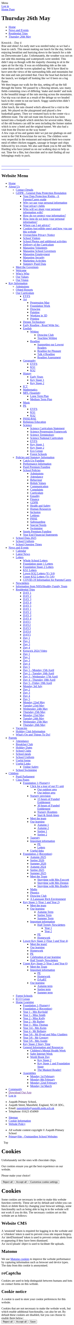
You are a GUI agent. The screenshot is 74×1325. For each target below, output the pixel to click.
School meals (23, 753)
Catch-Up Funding (33, 460)
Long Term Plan (39, 396)
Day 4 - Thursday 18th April (39, 679)
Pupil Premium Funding (36, 467)
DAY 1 (27, 592)
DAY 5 (27, 605)
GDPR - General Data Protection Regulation (41, 193)
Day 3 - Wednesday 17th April (40, 676)
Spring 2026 (37, 860)
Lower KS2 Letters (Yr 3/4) (39, 573)
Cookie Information (20, 1120)
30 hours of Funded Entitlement (48, 807)
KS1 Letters (30, 570)
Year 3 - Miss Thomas (35, 1024)
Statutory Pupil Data (34, 263)
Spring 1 (42, 831)
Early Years (36, 376)
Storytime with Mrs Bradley (53, 886)
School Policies (31, 470)
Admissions (22, 286)
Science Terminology (42, 434)
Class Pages (22, 779)
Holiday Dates (24, 747)
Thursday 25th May (34, 712)
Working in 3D (38, 315)
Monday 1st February (42, 1076)
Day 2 (26, 641)
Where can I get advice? (36, 225)
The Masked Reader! (49, 1069)
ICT (25, 386)
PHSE (33, 518)
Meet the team (38, 818)
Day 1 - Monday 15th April (38, 670)
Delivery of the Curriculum (38, 244)
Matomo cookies (19, 1259)
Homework (43, 937)
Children (13, 773)
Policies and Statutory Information (35, 457)
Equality (35, 496)
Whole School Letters (35, 560)
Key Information (18, 283)
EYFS (26, 296)
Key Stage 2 (37, 383)
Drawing (35, 309)
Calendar (21, 550)
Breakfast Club (24, 744)
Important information (42, 840)
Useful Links (23, 763)
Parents (13, 737)
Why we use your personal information (45, 202)
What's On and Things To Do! (33, 734)
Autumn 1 (43, 824)
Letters (20, 557)
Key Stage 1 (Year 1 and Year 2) (41, 902)
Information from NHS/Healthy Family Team (41, 586)
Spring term (44, 989)
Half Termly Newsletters (51, 924)
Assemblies (29, 1073)
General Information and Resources (43, 1047)
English (27, 328)
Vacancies (21, 728)
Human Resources (40, 508)
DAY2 (27, 625)
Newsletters (22, 583)
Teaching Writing (47, 338)
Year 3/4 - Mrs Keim (34, 1027)
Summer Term (45, 918)
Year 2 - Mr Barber (34, 1021)
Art (25, 299)
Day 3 (26, 644)
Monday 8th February (42, 1079)
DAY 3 (27, 599)
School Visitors (31, 238)
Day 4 (26, 647)
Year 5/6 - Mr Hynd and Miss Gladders (45, 1034)
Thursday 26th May (20, 36)
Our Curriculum (25, 292)
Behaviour (36, 479)
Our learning (37, 821)
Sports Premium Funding (37, 531)
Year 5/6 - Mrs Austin (35, 1040)
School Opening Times (29, 544)
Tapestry (35, 837)
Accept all (21, 1182)
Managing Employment (36, 254)
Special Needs (38, 525)
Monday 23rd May (33, 715)
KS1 (32, 367)
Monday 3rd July (32, 686)
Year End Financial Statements (40, 534)
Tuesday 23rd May (33, 705)
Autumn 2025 (38, 857)
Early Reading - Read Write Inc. (41, 325)
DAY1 (27, 621)
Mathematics (30, 389)
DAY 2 (27, 595)
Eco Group (36, 450)
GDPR (34, 502)
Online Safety (31, 766)
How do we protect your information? (44, 215)
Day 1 (26, 637)
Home (12, 26)
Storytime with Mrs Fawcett (53, 879)
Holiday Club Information (30, 731)
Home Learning (25, 1002)
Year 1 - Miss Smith (34, 1015)
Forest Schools (38, 454)
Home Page (8, 9)
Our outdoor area (47, 789)
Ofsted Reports (24, 289)
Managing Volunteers (35, 247)
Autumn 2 (43, 828)
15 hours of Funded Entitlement (48, 801)
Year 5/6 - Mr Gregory (35, 1037)
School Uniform (25, 541)
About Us (14, 186)
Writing (34, 331)
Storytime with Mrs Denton (52, 882)
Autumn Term (45, 911)
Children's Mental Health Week (48, 1050)
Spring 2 (42, 834)
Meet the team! (38, 944)
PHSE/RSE (29, 418)
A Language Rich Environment (48, 899)
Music (26, 402)
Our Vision (22, 280)
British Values (38, 483)
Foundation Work (40, 305)
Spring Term (44, 915)
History (27, 373)
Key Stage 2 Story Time (36, 1044)
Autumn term (44, 986)
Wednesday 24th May (35, 708)
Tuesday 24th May (33, 718)
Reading (35, 341)
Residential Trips (18, 33)
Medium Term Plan (41, 399)
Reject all (8, 1182)
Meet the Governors (27, 267)
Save (33, 1321)
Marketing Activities (34, 260)
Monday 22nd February (43, 1082)
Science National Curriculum (46, 438)
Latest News (23, 554)
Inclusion (35, 512)
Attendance (36, 476)
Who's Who (22, 273)
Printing (34, 318)
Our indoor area (46, 792)
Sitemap (13, 1117)
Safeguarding (37, 521)
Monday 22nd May (34, 702)
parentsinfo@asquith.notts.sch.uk (35, 1108)
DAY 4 (27, 602)
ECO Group (23, 998)
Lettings (34, 515)
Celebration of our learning (45, 957)
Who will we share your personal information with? (42, 211)
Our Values (22, 276)
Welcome (21, 270)
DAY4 (27, 631)
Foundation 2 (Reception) (37, 853)
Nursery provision (40, 795)
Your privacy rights (34, 205)
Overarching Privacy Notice (39, 234)
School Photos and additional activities (45, 241)
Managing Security (34, 257)
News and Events (19, 30)
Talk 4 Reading (46, 354)
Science (27, 425)
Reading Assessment (49, 357)
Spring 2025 (37, 870)
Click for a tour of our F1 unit (47, 786)
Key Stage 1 (37, 379)
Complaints (36, 489)
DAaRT (42, 979)
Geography (29, 360)
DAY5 (27, 634)
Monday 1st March (41, 1086)
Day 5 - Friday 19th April (37, 683)
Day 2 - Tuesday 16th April (38, 673)
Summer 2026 (38, 863)
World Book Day (40, 1056)
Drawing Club (45, 334)
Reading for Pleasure (49, 350)
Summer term (45, 992)
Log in (5, 6)
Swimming (36, 528)
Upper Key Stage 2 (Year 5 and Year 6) (45, 963)
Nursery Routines (47, 811)
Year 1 (48, 928)
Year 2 (48, 931)
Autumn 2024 (38, 866)
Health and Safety (40, 505)
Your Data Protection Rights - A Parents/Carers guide (41, 198)
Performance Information (37, 463)
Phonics (34, 892)
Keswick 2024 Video (35, 650)
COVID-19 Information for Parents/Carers (47, 579)
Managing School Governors (39, 251)
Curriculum (36, 492)
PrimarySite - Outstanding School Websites (33, 1136)
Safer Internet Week (41, 1053)
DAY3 (27, 628)
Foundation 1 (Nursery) (36, 782)
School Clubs (23, 750)
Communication (39, 486)
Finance (34, 499)
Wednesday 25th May (35, 721)
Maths (33, 889)
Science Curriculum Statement (47, 428)
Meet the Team (38, 876)
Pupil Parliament (25, 776)
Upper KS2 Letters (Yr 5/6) (38, 576)
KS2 (32, 370)
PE (24, 405)
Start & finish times (48, 815)
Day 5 (26, 666)
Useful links (37, 850)
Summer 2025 (38, 873)
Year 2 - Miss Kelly (34, 1018)
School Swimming (26, 770)
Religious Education (34, 421)
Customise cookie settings (44, 1182)
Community (15, 1089)
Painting (35, 312)
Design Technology (34, 321)
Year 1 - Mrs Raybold (35, 1011)
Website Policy (17, 1123)
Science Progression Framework (48, 431)
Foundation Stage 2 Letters (38, 566)
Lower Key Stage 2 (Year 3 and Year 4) (45, 940)
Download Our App (20, 1092)
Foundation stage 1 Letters (38, 563)
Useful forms (23, 760)
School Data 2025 (26, 537)
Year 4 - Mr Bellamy (34, 1031)
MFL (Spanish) (31, 392)
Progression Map (39, 302)
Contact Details (24, 189)
